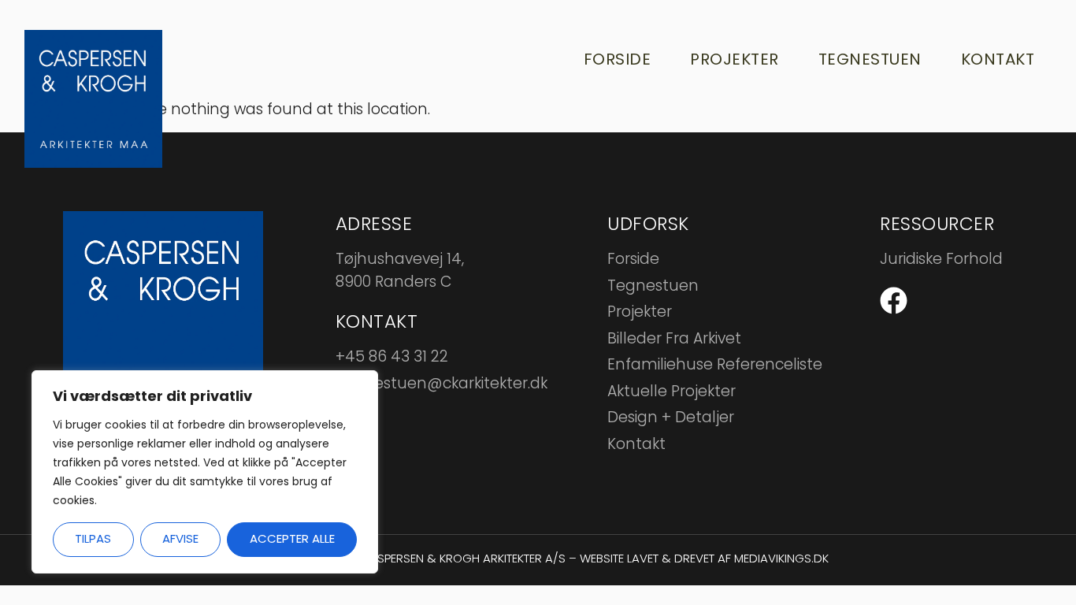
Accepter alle (292, 538)
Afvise (180, 538)
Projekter (734, 59)
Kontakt (998, 59)
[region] (205, 471)
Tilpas (93, 538)
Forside (617, 59)
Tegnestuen (870, 59)
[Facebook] (893, 300)
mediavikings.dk (781, 558)
